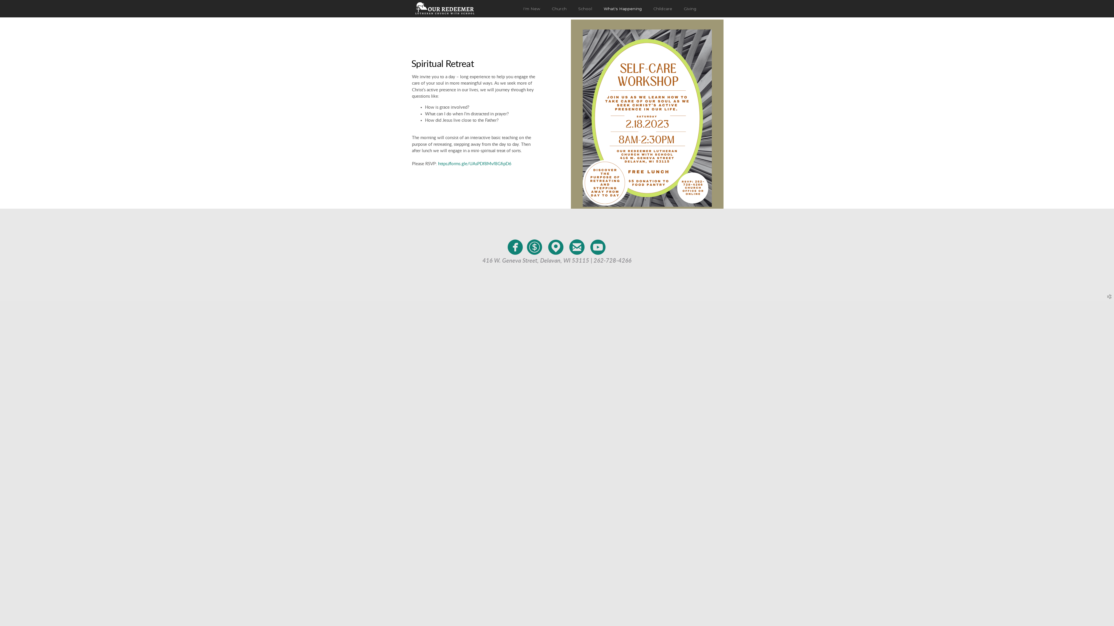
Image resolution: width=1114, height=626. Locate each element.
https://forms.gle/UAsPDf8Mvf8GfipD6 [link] (474, 164)
